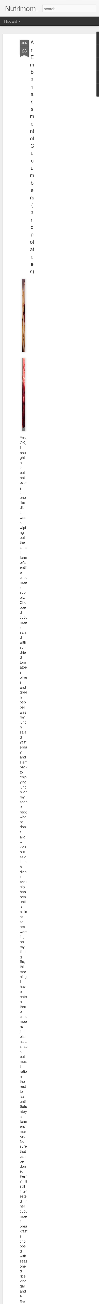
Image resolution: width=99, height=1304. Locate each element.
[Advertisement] (55, 120)
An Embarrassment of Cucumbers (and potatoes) (32, 156)
